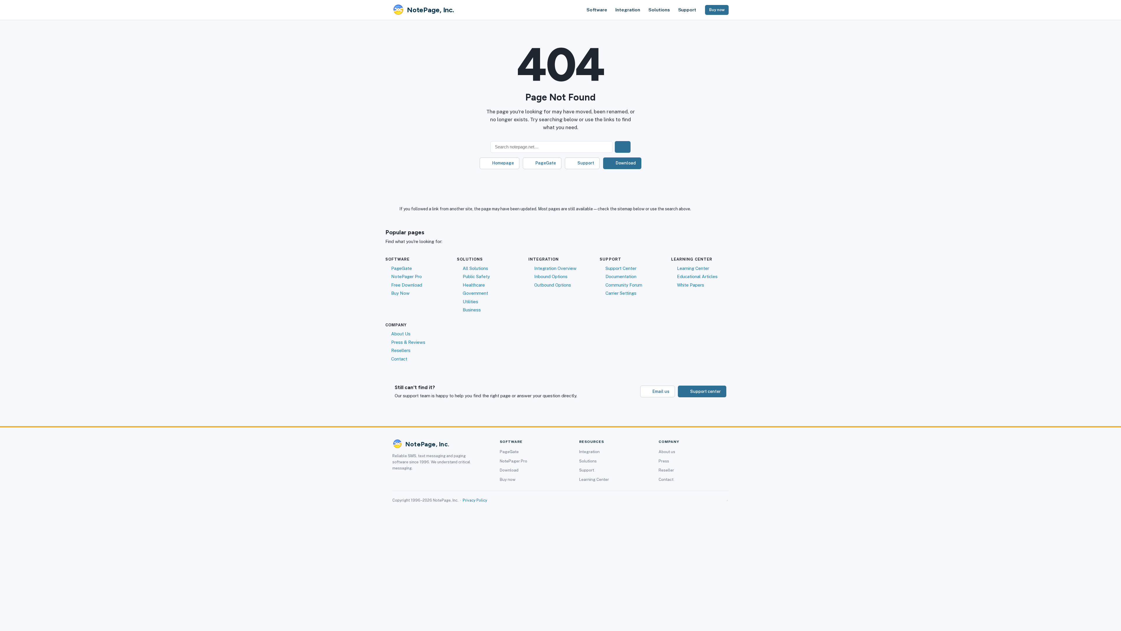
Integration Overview (555, 268)
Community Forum (623, 284)
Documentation (620, 276)
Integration (627, 9)
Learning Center (693, 268)
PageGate (545, 163)
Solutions (659, 9)
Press (664, 461)
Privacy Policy (475, 500)
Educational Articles (697, 276)
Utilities (470, 301)
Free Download (406, 284)
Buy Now (400, 293)
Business (472, 309)
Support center (705, 391)
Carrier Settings (620, 293)
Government (475, 293)
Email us (660, 391)
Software (596, 9)
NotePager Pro (406, 276)
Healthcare (474, 284)
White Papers (690, 284)
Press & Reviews (408, 342)
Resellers (400, 350)
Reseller (666, 470)
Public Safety (476, 276)
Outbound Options (552, 284)
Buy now (717, 10)
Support (687, 9)
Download (626, 163)
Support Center (620, 268)
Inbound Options (551, 276)
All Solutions (475, 268)
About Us (400, 333)
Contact (399, 358)
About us (667, 451)
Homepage (503, 163)
